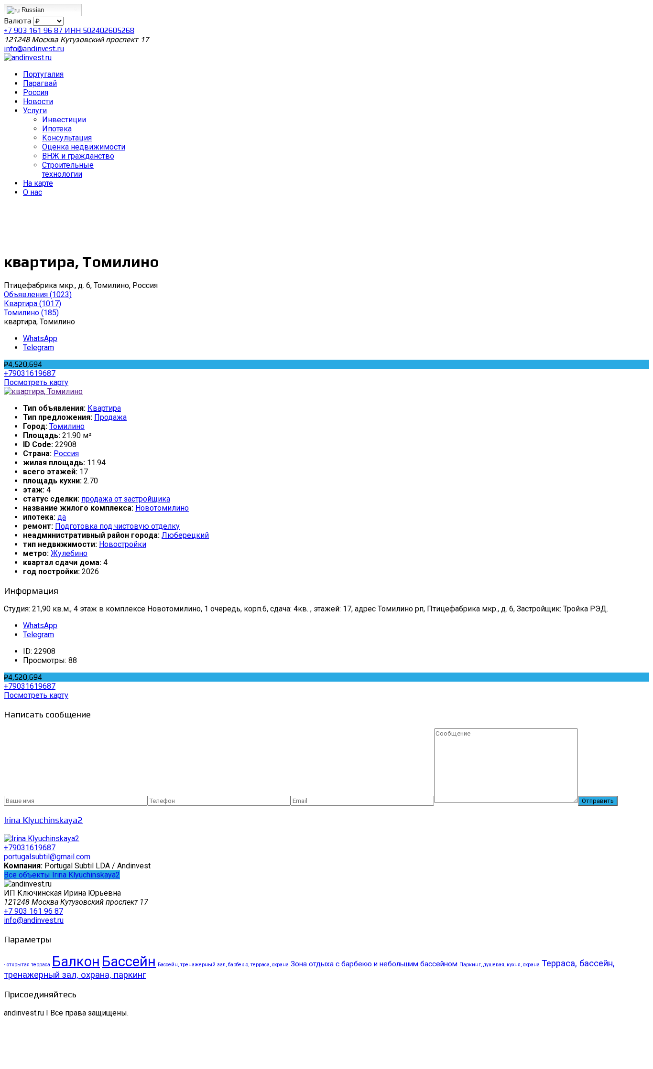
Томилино (67, 426)
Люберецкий (185, 535)
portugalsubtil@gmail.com (47, 856)
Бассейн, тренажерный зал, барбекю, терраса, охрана (223, 965)
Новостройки (122, 544)
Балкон (76, 961)
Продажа (110, 417)
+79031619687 (29, 373)
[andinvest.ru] (28, 57)
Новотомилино (162, 508)
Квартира (104, 408)
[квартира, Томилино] (43, 391)
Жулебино (69, 553)
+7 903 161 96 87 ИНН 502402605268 (69, 30)
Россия (66, 453)
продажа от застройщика (125, 498)
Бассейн (129, 961)
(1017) (32, 303)
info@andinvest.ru (34, 48)
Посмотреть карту (36, 382)
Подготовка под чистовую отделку (117, 526)
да (61, 517)
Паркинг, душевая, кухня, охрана (499, 965)
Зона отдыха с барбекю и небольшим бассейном (374, 964)
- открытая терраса (27, 965)
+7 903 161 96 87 (33, 911)
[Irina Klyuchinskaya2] (41, 838)
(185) (31, 312)
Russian (32, 9)
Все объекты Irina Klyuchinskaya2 (62, 874)
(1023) (38, 294)
